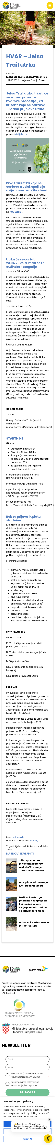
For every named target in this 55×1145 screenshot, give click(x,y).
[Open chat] (48, 1138)
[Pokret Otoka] (11, 5)
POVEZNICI (16, 211)
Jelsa (9, 849)
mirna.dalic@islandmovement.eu (26, 77)
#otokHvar (33, 846)
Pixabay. (33, 840)
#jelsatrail (20, 846)
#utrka (44, 846)
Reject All (27, 1139)
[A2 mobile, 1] (27, 155)
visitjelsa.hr (21, 134)
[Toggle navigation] (50, 5)
